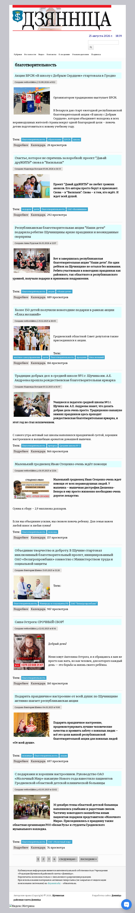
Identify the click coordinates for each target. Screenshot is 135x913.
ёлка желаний (96, 357)
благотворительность (33, 139)
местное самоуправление (27, 357)
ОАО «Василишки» (77, 209)
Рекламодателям (80, 54)
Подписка (96, 54)
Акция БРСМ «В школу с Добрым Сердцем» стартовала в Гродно (65, 75)
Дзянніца (116, 895)
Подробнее (21, 145)
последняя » (89, 859)
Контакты (51, 54)
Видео (41, 54)
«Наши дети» (64, 291)
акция (51, 291)
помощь (52, 532)
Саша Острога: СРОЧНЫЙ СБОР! (39, 622)
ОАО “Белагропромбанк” (84, 603)
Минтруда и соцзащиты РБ (54, 603)
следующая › (67, 859)
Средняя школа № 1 (69, 445)
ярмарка (52, 445)
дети (36, 209)
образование (55, 139)
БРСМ (67, 139)
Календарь (38, 145)
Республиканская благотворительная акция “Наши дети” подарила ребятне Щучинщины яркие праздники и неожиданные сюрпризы (67, 232)
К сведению (64, 54)
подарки (26, 209)
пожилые (27, 755)
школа (76, 139)
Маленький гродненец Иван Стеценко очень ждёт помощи (61, 464)
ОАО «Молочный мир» (59, 842)
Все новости (30, 54)
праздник (82, 357)
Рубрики (18, 54)
